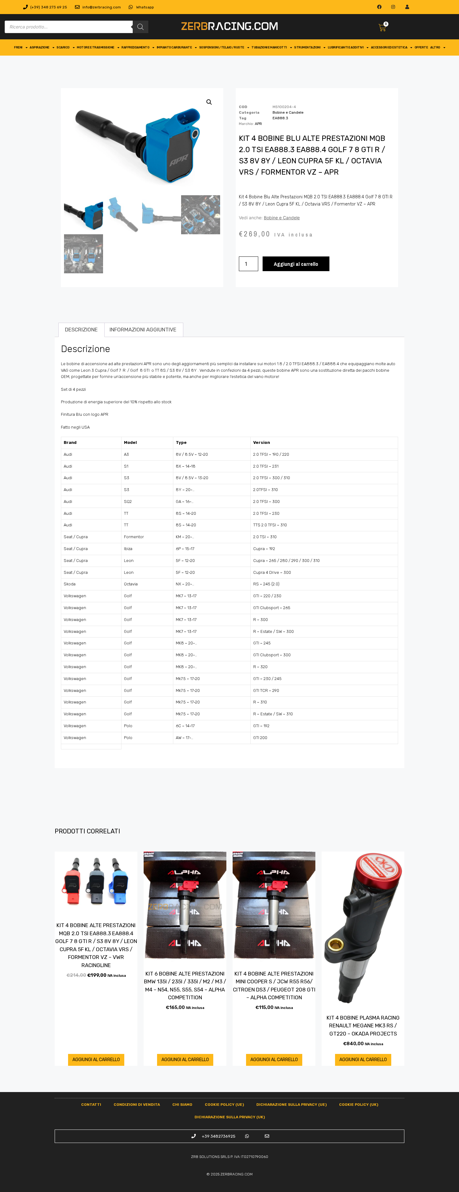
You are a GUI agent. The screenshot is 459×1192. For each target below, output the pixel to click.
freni (18, 47)
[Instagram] (393, 7)
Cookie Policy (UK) (358, 1104)
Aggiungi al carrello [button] (96, 1059)
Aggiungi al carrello (296, 263)
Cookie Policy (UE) (224, 1104)
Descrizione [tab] (81, 329)
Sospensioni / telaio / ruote (221, 47)
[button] (209, 102)
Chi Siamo (182, 1104)
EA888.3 (280, 118)
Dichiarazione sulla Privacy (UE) (291, 1104)
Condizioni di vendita (137, 1104)
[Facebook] (379, 7)
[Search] (140, 27)
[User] (407, 7)
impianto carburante (174, 47)
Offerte (421, 47)
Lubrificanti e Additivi (346, 47)
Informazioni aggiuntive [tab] (143, 329)
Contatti (91, 1104)
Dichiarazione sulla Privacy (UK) (230, 1117)
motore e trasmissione (95, 47)
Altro (435, 47)
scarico (63, 47)
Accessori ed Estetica (389, 47)
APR (258, 124)
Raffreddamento (135, 47)
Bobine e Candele (288, 112)
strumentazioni (307, 47)
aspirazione (39, 47)
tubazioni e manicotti (269, 47)
